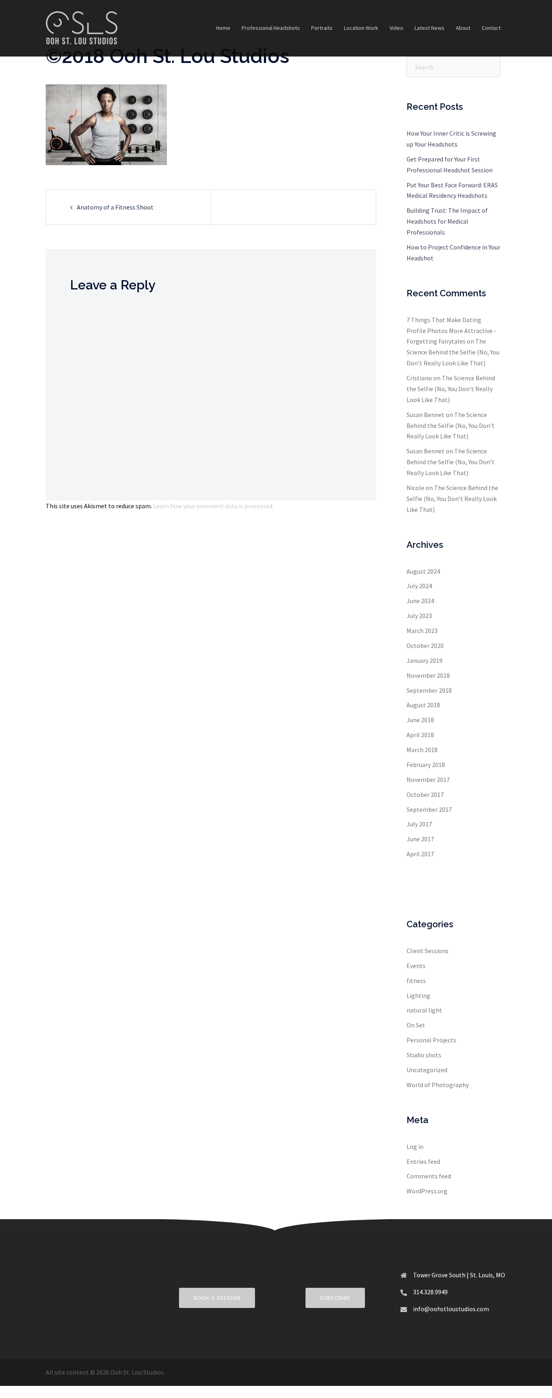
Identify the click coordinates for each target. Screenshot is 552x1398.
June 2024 (420, 601)
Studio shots (424, 1055)
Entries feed (423, 1161)
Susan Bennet (426, 415)
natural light (424, 1010)
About (463, 27)
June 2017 (420, 839)
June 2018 (420, 720)
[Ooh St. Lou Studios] (82, 27)
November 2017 (428, 780)
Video (396, 27)
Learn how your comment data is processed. (213, 506)
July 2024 (419, 586)
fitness (416, 981)
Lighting (418, 995)
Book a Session (217, 1298)
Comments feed (429, 1176)
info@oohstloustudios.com (451, 1309)
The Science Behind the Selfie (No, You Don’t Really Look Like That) (453, 352)
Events (416, 966)
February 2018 (426, 765)
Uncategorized (427, 1070)
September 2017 (429, 809)
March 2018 (422, 750)
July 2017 (419, 824)
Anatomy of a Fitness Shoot (115, 207)
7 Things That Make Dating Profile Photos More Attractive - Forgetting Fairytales (451, 331)
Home (223, 27)
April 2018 (420, 735)
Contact (491, 27)
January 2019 (424, 660)
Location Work (361, 27)
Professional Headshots (271, 27)
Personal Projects (431, 1040)
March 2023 (422, 631)
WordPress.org (427, 1191)
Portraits (322, 27)
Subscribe (335, 1298)
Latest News (430, 27)
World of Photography (438, 1085)
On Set (416, 1025)
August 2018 (423, 705)
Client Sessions (428, 951)
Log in (415, 1146)
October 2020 (425, 645)
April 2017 (420, 854)
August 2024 (423, 571)
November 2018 (428, 675)
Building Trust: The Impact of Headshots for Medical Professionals (447, 221)
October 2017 (425, 794)
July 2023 (419, 616)
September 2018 (429, 690)
